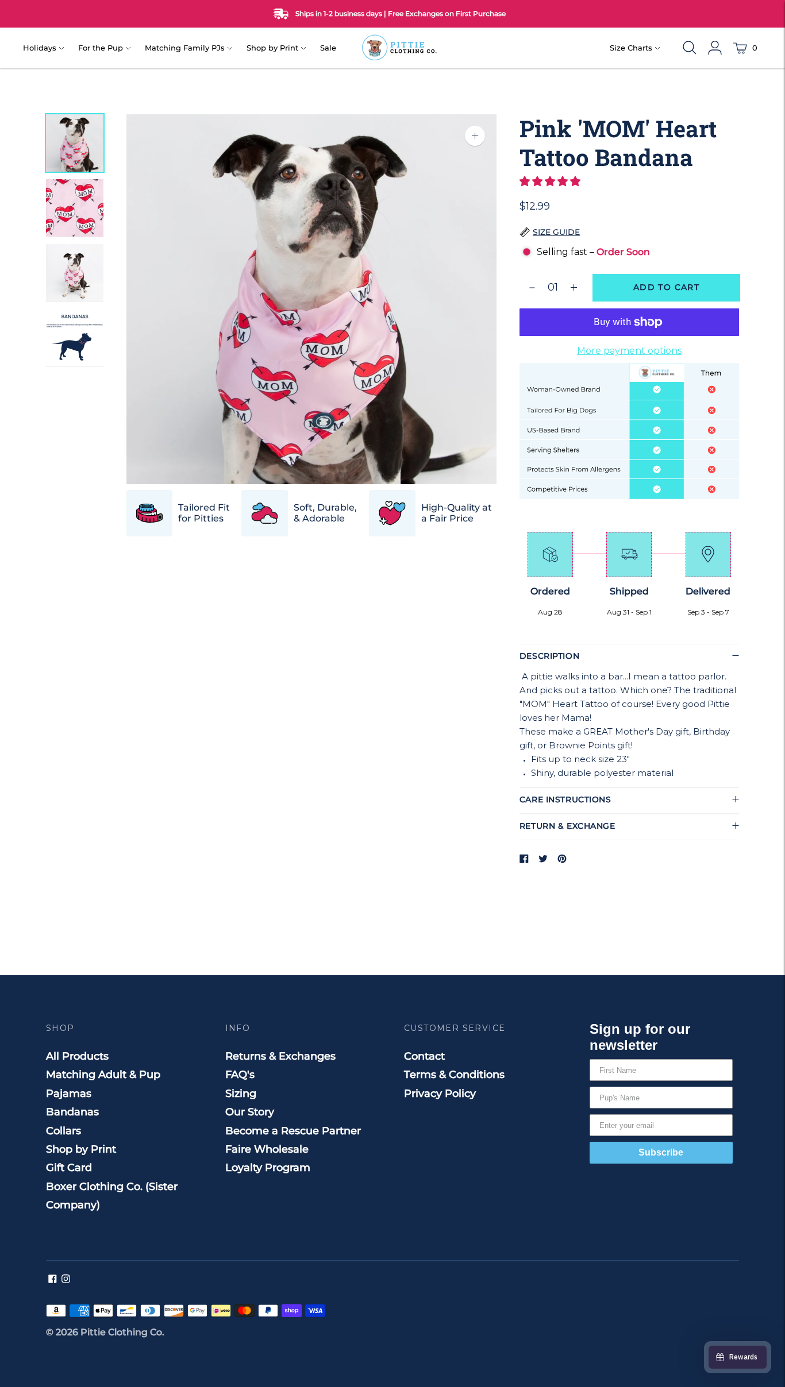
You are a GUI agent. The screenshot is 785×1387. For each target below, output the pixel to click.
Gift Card (69, 1167)
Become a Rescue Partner (293, 1131)
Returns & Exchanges (280, 1056)
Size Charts (631, 47)
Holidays (39, 47)
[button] (551, 181)
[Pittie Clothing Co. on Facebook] (52, 1279)
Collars (63, 1131)
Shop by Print (272, 47)
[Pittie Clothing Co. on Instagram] (65, 1279)
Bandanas (72, 1112)
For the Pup (100, 47)
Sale (328, 47)
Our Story (249, 1112)
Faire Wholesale (267, 1149)
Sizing (240, 1093)
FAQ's (240, 1074)
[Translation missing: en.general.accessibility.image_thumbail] (74, 143)
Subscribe (660, 1152)
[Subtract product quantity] (573, 288)
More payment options (629, 350)
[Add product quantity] (532, 288)
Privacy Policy (440, 1093)
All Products (77, 1056)
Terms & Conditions (454, 1074)
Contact (424, 1056)
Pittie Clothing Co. (122, 1332)
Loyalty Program (267, 1167)
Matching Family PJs (185, 47)
